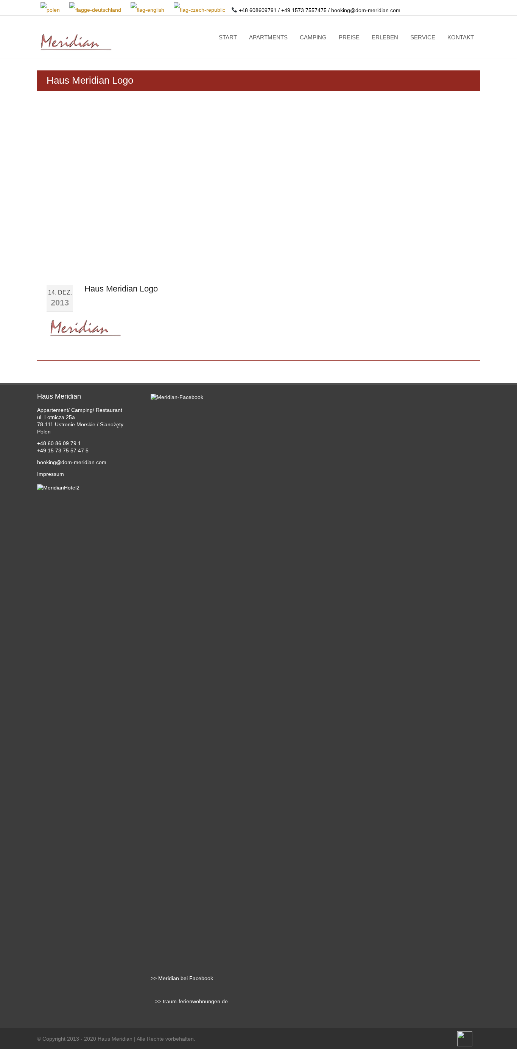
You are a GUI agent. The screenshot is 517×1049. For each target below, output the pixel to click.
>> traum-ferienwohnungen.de (189, 1001)
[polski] (50, 10)
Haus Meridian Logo (121, 288)
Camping (313, 37)
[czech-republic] (200, 10)
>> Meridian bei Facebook (182, 978)
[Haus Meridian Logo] (84, 330)
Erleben (385, 37)
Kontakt (460, 37)
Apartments (268, 37)
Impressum (50, 474)
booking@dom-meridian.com (365, 10)
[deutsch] (96, 10)
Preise (349, 37)
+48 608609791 (258, 10)
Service (422, 37)
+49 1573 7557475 (304, 10)
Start (228, 37)
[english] (148, 10)
